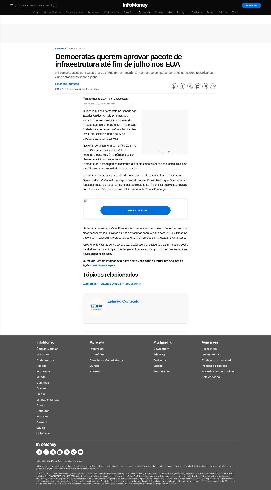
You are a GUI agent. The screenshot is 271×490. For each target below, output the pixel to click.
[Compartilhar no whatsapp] (175, 86)
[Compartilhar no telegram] (205, 86)
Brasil (210, 12)
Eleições (129, 12)
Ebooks (95, 371)
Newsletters (251, 5)
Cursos (94, 365)
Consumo (42, 410)
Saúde (40, 427)
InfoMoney (45, 342)
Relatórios (97, 348)
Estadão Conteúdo (67, 84)
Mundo (159, 12)
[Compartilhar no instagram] (39, 452)
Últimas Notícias (52, 12)
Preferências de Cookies (218, 371)
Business (197, 12)
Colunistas (43, 433)
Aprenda (97, 342)
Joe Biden (131, 283)
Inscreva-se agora (103, 265)
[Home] (135, 5)
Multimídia (162, 342)
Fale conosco (211, 377)
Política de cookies (214, 365)
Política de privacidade (217, 360)
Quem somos (211, 354)
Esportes (42, 416)
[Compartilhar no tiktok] (74, 452)
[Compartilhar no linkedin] (197, 86)
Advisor (223, 12)
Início (35, 12)
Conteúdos (97, 354)
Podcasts (159, 360)
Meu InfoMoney (74, 12)
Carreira (41, 422)
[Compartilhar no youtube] (80, 452)
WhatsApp (160, 354)
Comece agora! (133, 210)
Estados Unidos (110, 283)
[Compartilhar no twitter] (190, 86)
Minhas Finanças (177, 12)
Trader (235, 12)
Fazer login (209, 348)
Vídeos (158, 365)
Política (41, 365)
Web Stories (161, 371)
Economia (144, 12)
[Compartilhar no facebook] (182, 86)
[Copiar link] (213, 86)
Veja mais (210, 342)
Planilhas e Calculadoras (106, 360)
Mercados (93, 12)
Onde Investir (111, 12)
